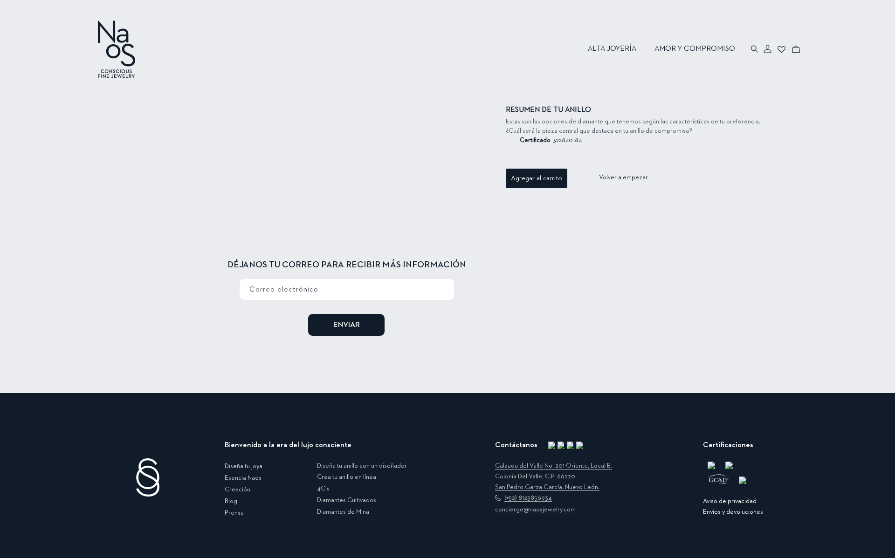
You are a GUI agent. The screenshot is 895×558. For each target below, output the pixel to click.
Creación (237, 489)
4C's (323, 488)
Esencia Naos (243, 478)
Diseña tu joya (243, 466)
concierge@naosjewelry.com (535, 509)
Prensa (234, 513)
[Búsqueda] (755, 49)
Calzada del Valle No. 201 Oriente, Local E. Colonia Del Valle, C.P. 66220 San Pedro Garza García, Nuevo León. (553, 476)
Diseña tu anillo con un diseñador (362, 466)
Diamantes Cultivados (346, 500)
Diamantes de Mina (343, 512)
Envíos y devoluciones (733, 512)
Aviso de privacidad (730, 501)
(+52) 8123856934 (528, 498)
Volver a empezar (623, 177)
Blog (231, 501)
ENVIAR (346, 325)
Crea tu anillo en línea (346, 477)
